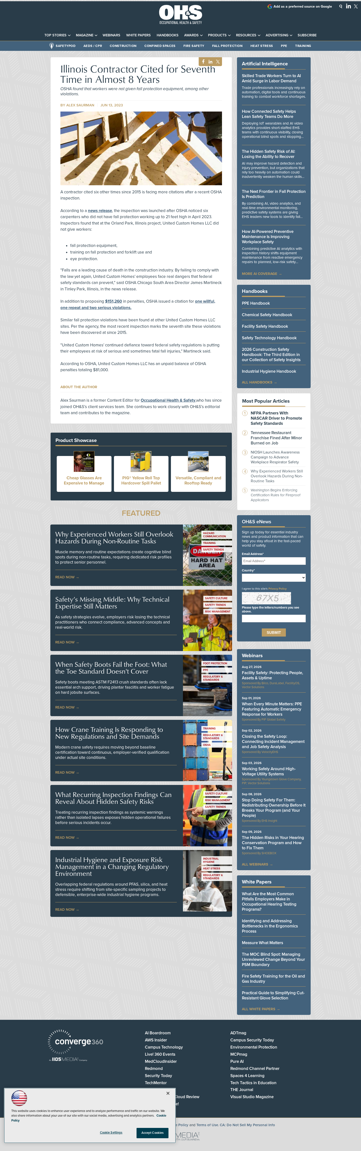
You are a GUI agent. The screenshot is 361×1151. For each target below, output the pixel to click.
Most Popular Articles (266, 401)
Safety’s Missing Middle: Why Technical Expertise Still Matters (112, 603)
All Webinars (255, 864)
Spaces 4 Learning (247, 1075)
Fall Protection (227, 46)
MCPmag (238, 1054)
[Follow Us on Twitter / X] (356, 6)
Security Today (158, 1075)
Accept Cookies (152, 1133)
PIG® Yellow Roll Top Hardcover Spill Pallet (141, 480)
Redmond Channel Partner (254, 1068)
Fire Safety (193, 46)
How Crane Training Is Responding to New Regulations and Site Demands (109, 733)
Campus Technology (164, 1047)
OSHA (207, 745)
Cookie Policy (177, 1125)
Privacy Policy (277, 588)
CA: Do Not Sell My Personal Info (247, 1125)
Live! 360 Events (160, 1054)
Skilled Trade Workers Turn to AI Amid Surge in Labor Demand (271, 78)
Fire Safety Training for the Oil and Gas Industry (273, 979)
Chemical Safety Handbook (267, 314)
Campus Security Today (252, 1040)
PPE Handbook (256, 303)
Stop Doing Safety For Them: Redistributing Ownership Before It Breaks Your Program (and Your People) (273, 807)
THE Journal (241, 1089)
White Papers (138, 35)
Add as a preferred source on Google (303, 6)
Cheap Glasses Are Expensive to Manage (84, 480)
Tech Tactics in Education (253, 1082)
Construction (123, 46)
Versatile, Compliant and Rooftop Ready (198, 480)
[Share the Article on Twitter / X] (217, 62)
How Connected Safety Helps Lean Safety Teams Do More (269, 114)
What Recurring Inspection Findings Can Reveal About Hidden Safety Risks (113, 798)
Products (217, 35)
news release (100, 210)
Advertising (277, 35)
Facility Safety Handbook (265, 326)
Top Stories (55, 35)
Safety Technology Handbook (269, 338)
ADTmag (238, 1033)
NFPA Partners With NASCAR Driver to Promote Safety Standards (276, 418)
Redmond (154, 1068)
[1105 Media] (68, 1060)
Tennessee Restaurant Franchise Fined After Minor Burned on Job (276, 438)
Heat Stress (261, 46)
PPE (284, 46)
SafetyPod (66, 46)
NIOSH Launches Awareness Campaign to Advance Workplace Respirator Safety (275, 457)
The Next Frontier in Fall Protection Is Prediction (274, 194)
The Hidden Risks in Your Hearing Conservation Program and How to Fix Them (273, 843)
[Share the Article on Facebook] (202, 62)
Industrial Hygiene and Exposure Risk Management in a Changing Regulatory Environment (112, 866)
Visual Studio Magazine (252, 1096)
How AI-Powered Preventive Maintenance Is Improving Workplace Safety (267, 236)
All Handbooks (257, 382)
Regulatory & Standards (213, 678)
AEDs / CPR (92, 46)
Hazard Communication (214, 535)
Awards (191, 35)
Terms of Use (207, 1125)
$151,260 (113, 301)
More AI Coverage (259, 273)
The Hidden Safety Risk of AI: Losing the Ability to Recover (268, 154)
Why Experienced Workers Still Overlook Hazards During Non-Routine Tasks (114, 537)
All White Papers (258, 1009)
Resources (246, 35)
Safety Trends (213, 549)
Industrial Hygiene (211, 860)
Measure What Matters (262, 942)
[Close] (168, 1093)
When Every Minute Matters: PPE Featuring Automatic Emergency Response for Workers (272, 709)
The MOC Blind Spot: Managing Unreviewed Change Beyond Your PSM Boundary (273, 959)
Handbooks (168, 35)
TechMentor (156, 1082)
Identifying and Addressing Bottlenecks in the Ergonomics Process (270, 926)
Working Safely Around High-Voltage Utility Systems (269, 771)
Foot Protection (215, 663)
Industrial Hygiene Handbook (269, 371)
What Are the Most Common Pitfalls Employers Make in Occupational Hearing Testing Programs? (269, 901)
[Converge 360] (75, 1042)
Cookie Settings (111, 1133)
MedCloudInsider (161, 1061)
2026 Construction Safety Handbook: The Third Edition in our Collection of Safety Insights (271, 354)
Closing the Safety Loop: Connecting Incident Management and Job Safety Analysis (273, 741)
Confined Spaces (160, 46)
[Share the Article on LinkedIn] (209, 62)
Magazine (84, 35)
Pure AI (237, 1061)
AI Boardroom (158, 1033)
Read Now (65, 577)
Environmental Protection (253, 1047)
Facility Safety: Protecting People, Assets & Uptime (272, 675)
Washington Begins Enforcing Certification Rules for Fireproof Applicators (275, 495)
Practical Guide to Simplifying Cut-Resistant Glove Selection (273, 995)
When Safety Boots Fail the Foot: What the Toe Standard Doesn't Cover (111, 668)
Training (303, 46)
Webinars (111, 35)
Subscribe (307, 35)
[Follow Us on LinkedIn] (348, 5)
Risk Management (217, 611)
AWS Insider (156, 1040)
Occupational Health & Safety (168, 400)
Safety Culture (216, 598)
